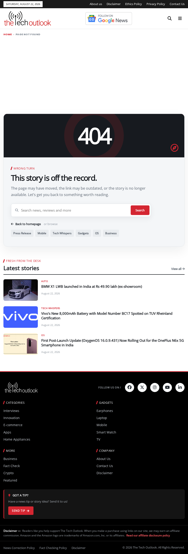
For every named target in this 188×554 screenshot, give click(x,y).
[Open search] (169, 18)
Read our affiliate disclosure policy (148, 535)
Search (140, 210)
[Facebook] (129, 387)
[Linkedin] (180, 387)
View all (176, 269)
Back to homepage (28, 224)
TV (98, 439)
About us (96, 4)
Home (7, 34)
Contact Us (177, 4)
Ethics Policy (133, 4)
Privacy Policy (156, 4)
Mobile (42, 233)
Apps (7, 432)
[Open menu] (180, 18)
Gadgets (83, 233)
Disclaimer (114, 4)
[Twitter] (142, 387)
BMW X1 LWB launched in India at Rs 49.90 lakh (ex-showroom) (91, 286)
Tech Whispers (62, 233)
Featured (10, 480)
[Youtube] (167, 387)
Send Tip (18, 511)
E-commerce (12, 425)
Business (111, 233)
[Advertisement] (94, 73)
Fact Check (11, 466)
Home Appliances (16, 439)
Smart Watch (106, 432)
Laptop (102, 418)
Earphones (105, 411)
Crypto (8, 473)
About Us (104, 459)
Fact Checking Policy (53, 548)
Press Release (22, 233)
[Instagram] (154, 387)
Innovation (11, 418)
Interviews (11, 411)
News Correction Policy (19, 548)
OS (97, 233)
